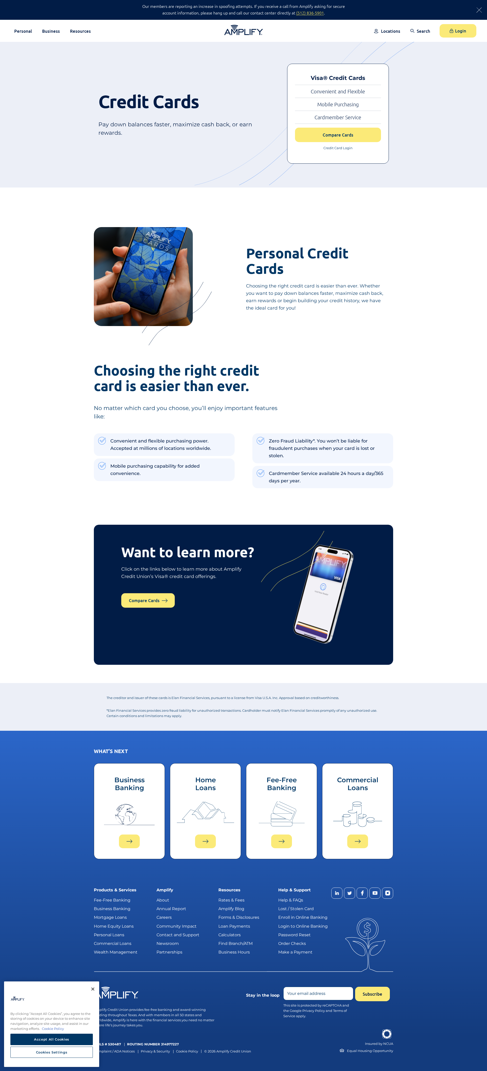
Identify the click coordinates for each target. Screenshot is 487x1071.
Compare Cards (338, 135)
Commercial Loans (112, 943)
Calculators (229, 934)
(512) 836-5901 (310, 12)
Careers (164, 917)
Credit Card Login (338, 148)
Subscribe (372, 994)
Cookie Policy (187, 1051)
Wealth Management (115, 952)
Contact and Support (177, 934)
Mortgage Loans (110, 917)
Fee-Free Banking (112, 900)
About (162, 900)
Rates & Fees (231, 900)
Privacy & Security (155, 1051)
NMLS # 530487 (107, 1044)
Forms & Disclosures (238, 917)
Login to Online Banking (303, 926)
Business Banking (112, 908)
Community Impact (176, 926)
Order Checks (292, 943)
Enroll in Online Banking (302, 917)
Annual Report (171, 908)
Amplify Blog (231, 908)
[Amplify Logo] (243, 30)
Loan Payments (234, 926)
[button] (420, 34)
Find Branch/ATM (235, 943)
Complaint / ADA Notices (114, 1051)
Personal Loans (109, 934)
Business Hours (234, 952)
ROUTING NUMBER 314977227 (153, 1044)
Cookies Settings (51, 1052)
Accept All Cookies (51, 1039)
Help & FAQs (290, 900)
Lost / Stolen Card (296, 908)
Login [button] (460, 31)
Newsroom (167, 943)
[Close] (92, 989)
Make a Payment (295, 952)
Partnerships (169, 952)
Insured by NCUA (379, 1044)
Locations (390, 31)
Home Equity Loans (114, 926)
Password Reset (294, 934)
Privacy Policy (313, 1011)
